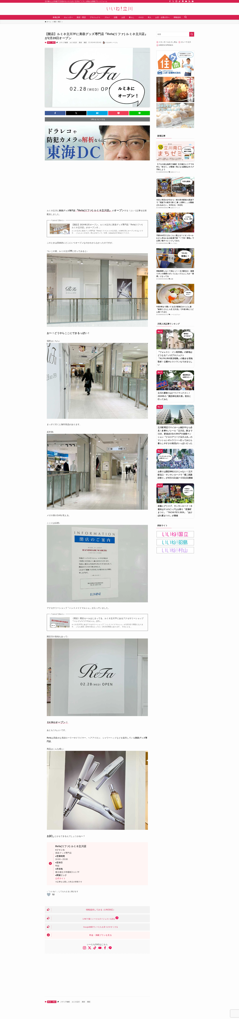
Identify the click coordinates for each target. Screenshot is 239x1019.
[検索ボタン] (185, 17)
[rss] (189, 1)
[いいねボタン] (49, 894)
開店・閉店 (51, 42)
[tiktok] (179, 1)
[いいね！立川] (119, 9)
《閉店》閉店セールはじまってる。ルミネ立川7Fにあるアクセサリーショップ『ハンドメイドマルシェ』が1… (108, 619)
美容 (80, 42)
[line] (182, 1)
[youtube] (186, 1)
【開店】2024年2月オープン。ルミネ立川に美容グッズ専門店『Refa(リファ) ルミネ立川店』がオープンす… (107, 226)
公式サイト (60, 878)
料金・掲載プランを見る (100, 935)
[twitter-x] (173, 1)
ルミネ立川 (73, 42)
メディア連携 (63, 42)
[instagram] (176, 1)
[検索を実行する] (191, 34)
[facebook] (170, 1)
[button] (55, 113)
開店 (85, 42)
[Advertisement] (97, 182)
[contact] (192, 1)
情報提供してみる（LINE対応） (100, 910)
